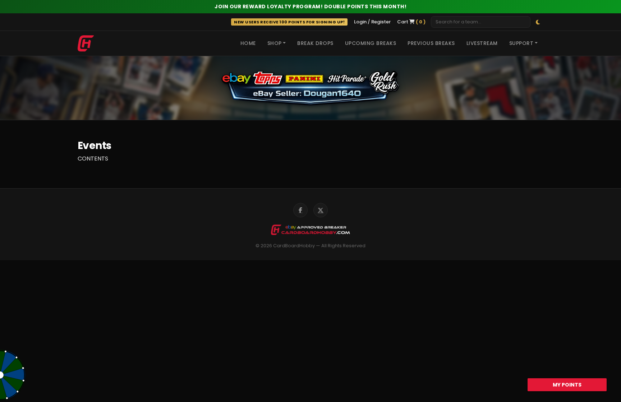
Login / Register (372, 21)
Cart (411, 21)
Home (248, 43)
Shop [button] (274, 43)
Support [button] (521, 43)
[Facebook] (300, 210)
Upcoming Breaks (370, 43)
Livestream (482, 43)
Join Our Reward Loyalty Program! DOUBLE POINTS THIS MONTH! (310, 6)
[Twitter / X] (320, 210)
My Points (567, 384)
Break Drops (315, 43)
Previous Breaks (431, 43)
